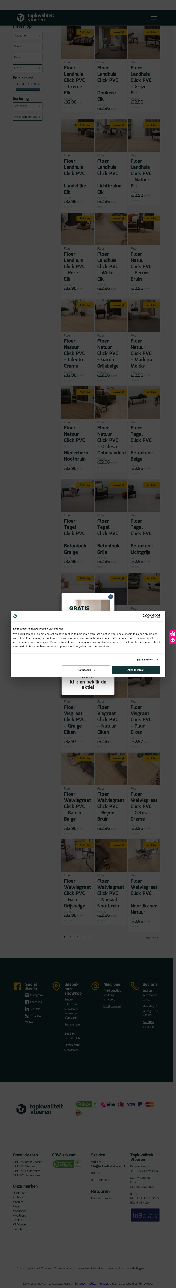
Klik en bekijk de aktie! (88, 684)
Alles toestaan (135, 669)
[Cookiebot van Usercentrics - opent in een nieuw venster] (145, 616)
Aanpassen (84, 669)
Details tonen (145, 659)
